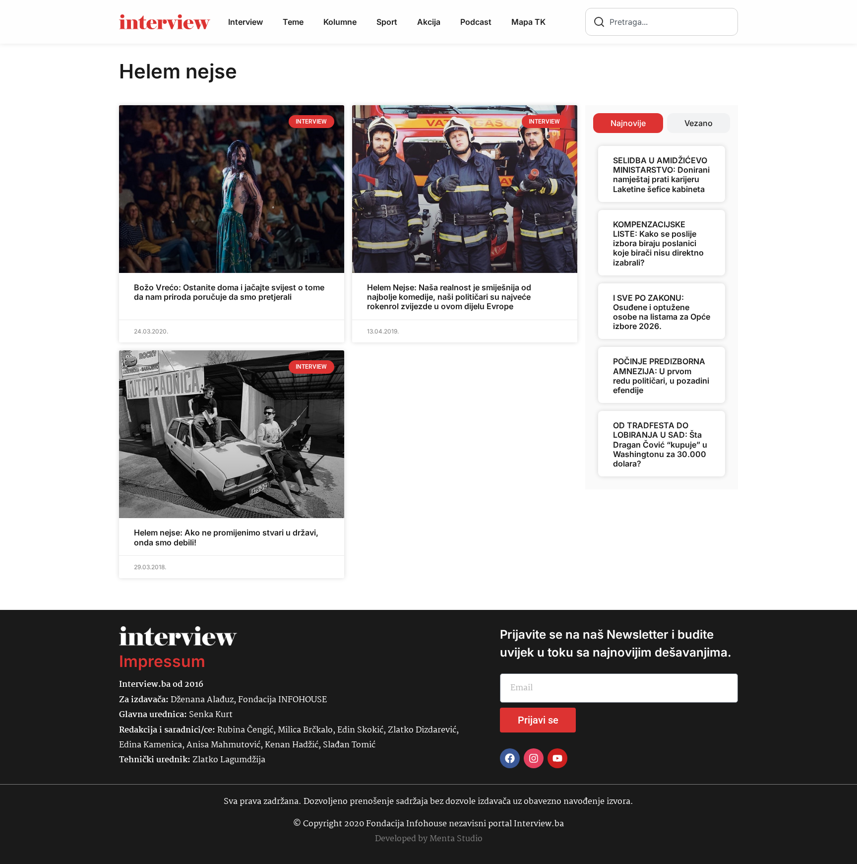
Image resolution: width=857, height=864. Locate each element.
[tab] (628, 123)
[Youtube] (557, 758)
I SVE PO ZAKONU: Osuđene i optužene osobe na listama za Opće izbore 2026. (661, 312)
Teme (293, 22)
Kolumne (340, 22)
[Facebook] (510, 758)
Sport (386, 22)
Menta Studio (456, 839)
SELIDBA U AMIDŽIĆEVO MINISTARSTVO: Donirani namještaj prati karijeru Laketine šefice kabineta (661, 174)
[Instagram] (534, 758)
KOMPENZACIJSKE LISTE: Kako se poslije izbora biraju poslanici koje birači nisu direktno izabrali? (658, 243)
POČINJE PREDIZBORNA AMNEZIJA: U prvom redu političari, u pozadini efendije (661, 375)
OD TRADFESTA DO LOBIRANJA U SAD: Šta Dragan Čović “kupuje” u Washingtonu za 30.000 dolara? (660, 444)
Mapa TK (528, 22)
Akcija (428, 22)
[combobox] (661, 22)
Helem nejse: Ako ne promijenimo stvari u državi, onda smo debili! (226, 537)
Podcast (475, 22)
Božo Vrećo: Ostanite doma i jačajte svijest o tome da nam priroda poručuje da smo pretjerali (229, 292)
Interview (245, 22)
